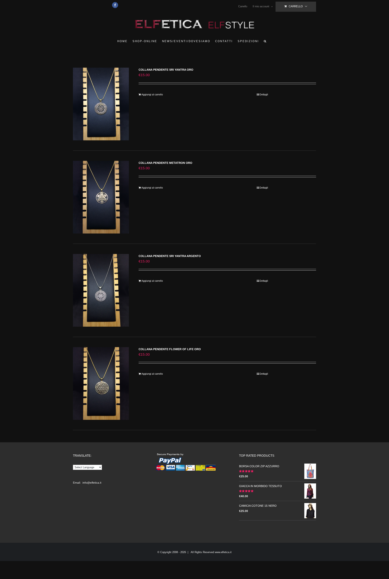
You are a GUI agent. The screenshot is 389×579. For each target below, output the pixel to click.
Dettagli (264, 94)
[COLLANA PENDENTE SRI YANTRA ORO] (101, 104)
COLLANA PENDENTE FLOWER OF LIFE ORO (170, 349)
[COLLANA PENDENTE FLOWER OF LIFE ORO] (101, 383)
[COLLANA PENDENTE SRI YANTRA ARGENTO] (101, 290)
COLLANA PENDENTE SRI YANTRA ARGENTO (170, 256)
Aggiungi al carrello (152, 94)
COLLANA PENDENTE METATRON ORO (165, 162)
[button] (265, 41)
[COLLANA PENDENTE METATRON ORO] (101, 197)
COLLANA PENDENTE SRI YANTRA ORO (166, 69)
